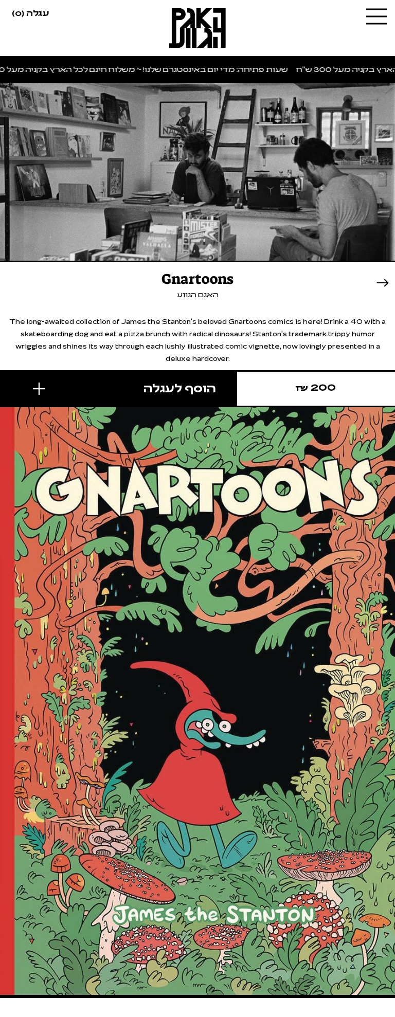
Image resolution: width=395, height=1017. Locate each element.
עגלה (30, 12)
